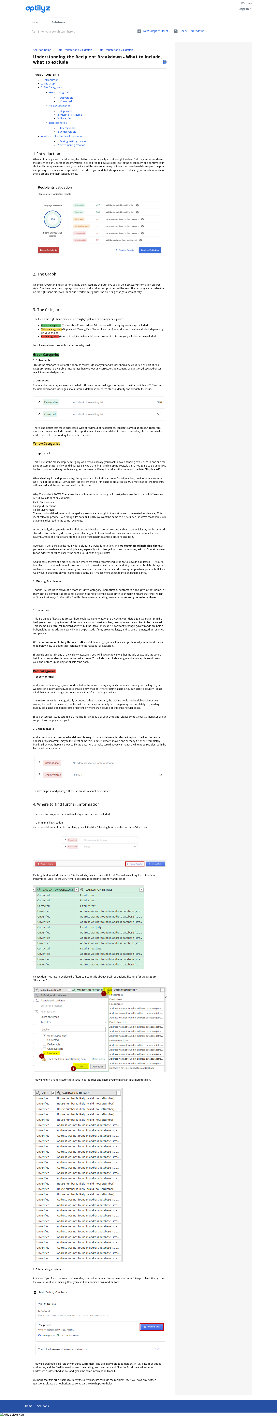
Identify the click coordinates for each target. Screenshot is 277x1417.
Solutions (58, 22)
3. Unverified (64, 118)
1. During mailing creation (72, 141)
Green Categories (59, 92)
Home (34, 22)
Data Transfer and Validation (74, 50)
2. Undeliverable (67, 131)
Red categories (58, 122)
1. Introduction (49, 79)
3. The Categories (51, 87)
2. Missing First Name (70, 114)
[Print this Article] (164, 62)
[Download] (131, 679)
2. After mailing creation (71, 145)
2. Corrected (64, 101)
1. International (66, 128)
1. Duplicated (65, 111)
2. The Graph (48, 83)
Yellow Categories (59, 105)
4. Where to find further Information (62, 136)
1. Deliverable (65, 97)
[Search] (33, 32)
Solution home (42, 50)
